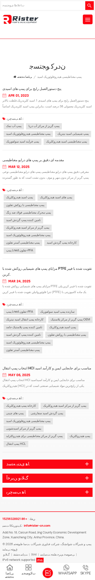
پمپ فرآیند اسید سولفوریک (22, 141)
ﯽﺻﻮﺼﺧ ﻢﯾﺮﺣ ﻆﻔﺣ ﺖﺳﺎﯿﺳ (57, 554)
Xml (34, 554)
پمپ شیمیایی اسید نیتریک (73, 134)
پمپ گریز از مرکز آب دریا (43, 126)
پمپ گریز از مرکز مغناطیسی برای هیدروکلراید (34, 436)
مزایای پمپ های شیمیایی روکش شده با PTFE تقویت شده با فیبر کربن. (47, 272)
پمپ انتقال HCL (16, 444)
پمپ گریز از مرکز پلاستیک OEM (70, 319)
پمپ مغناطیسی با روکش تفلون (25, 205)
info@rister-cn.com (37, 525)
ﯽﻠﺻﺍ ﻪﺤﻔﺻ (24, 77)
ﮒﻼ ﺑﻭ (6, 554)
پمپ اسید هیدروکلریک (19, 197)
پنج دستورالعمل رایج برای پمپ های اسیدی (31, 89)
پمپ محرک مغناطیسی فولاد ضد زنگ (28, 212)
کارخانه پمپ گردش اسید (62, 242)
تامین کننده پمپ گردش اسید (23, 220)
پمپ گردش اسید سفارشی (47, 413)
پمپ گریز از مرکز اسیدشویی (23, 428)
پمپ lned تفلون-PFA (19, 250)
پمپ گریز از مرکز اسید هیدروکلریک (27, 227)
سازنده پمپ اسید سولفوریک (57, 311)
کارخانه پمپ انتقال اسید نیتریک (25, 319)
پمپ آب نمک (13, 126)
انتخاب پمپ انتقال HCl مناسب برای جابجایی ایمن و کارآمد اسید (46, 368)
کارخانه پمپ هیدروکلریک (21, 406)
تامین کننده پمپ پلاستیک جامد (24, 327)
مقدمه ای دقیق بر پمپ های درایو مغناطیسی (33, 160)
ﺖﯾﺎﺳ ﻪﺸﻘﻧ (20, 554)
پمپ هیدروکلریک (80, 436)
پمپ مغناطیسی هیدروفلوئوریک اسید (28, 134)
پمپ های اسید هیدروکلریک (56, 197)
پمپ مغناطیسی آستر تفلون (23, 242)
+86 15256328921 (14, 519)
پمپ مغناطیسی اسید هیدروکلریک (66, 141)
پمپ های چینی (15, 413)
